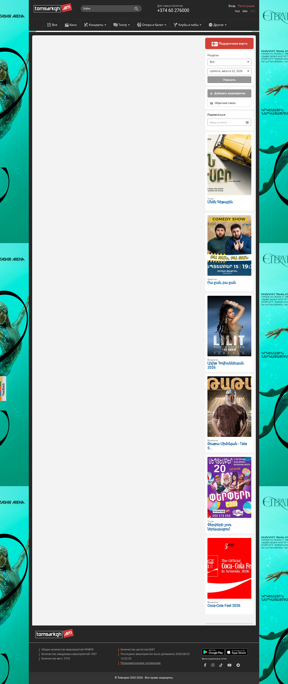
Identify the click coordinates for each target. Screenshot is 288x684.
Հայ (237, 11)
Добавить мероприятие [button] (229, 93)
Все (54, 25)
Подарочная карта (233, 43)
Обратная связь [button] (225, 103)
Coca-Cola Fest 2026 (223, 605)
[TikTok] (221, 665)
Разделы (213, 55)
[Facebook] (205, 665)
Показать (229, 79)
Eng (245, 11)
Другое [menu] (219, 25)
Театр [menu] (123, 25)
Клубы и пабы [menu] (188, 25)
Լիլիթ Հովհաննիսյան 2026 (225, 365)
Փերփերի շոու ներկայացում (219, 527)
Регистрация (246, 6)
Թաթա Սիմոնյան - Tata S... (227, 446)
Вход (232, 6)
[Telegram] (238, 665)
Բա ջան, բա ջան (221, 282)
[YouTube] (229, 665)
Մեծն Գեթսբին (220, 202)
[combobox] (229, 62)
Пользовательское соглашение (141, 663)
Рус (252, 11)
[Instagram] (212, 665)
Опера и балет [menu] (153, 25)
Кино (73, 25)
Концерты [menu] (96, 25)
